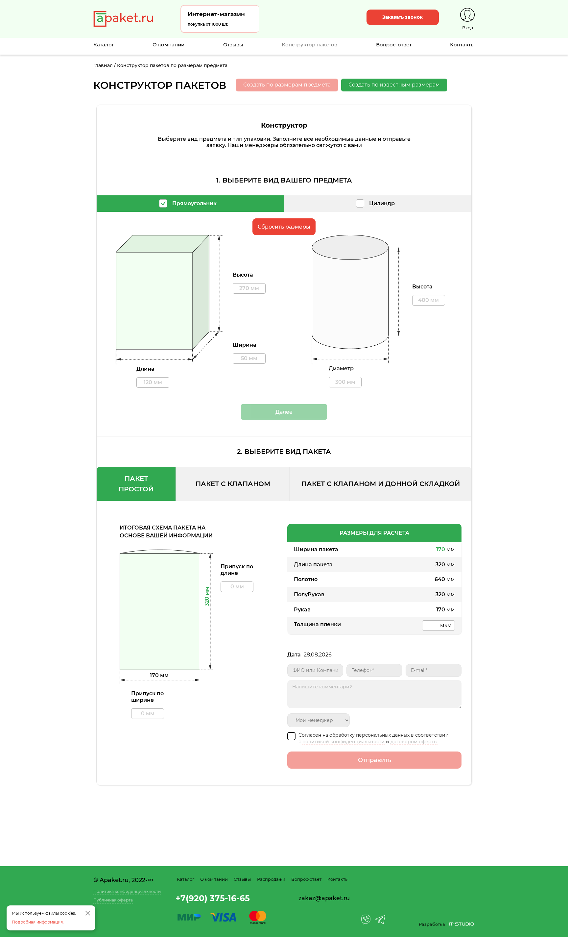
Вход (467, 27)
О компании (168, 44)
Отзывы (233, 44)
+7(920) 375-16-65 (213, 898)
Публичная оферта (113, 900)
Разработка (432, 924)
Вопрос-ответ (394, 44)
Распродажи (271, 879)
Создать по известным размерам (394, 85)
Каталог (103, 44)
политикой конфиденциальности (343, 742)
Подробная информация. (38, 922)
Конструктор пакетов (309, 44)
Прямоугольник (194, 203)
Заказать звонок (402, 17)
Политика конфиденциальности (127, 891)
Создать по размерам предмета (287, 85)
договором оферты (414, 742)
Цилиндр (382, 203)
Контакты (462, 44)
